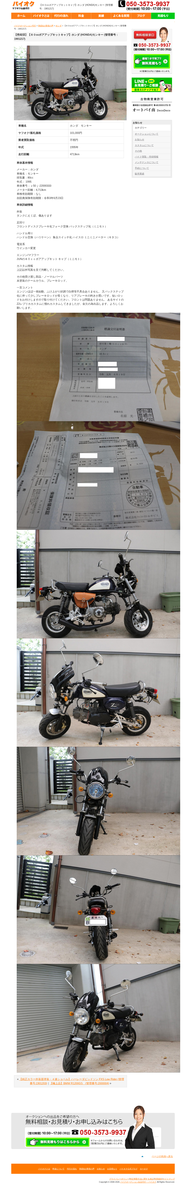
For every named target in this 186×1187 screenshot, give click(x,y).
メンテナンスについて (146, 162)
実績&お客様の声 (45, 26)
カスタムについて (144, 145)
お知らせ (139, 139)
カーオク (144, 1169)
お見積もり (112, 1169)
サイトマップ (169, 1179)
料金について (58, 1169)
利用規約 (158, 1179)
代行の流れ (72, 1169)
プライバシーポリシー (119, 1179)
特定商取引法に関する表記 (142, 1179)
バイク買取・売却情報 (146, 156)
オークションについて (146, 134)
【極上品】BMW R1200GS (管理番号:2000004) (79, 1083)
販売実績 (139, 173)
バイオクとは (44, 1169)
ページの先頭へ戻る (162, 1156)
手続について (142, 168)
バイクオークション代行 (25, 26)
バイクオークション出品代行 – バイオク (25, 5)
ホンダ (59, 26)
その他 (138, 151)
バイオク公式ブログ (129, 1169)
